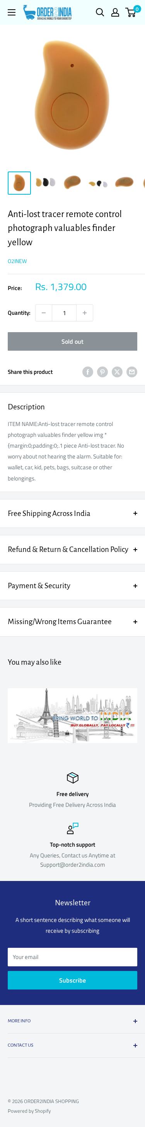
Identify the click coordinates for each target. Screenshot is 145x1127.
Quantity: (19, 312)
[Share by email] (131, 371)
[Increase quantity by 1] (85, 313)
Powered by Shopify (29, 1111)
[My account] (115, 12)
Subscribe (72, 980)
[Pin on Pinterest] (102, 371)
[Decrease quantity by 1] (44, 313)
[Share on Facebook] (87, 371)
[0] (131, 12)
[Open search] (100, 12)
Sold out (72, 341)
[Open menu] (11, 12)
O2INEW (17, 261)
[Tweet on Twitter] (117, 371)
